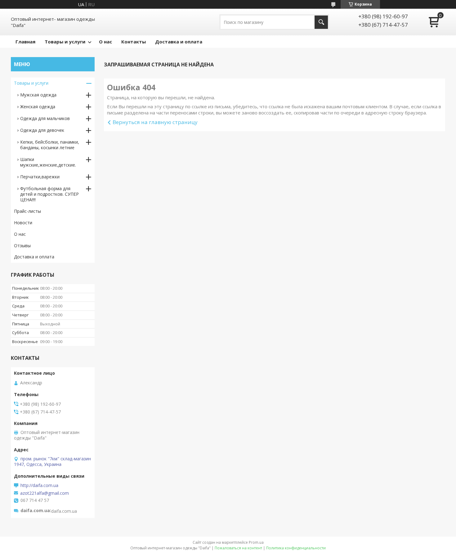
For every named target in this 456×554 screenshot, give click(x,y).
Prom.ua (256, 542)
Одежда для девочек (42, 130)
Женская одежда (37, 106)
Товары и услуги (65, 41)
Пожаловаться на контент (238, 548)
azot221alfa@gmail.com (44, 493)
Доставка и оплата (178, 41)
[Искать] (321, 22)
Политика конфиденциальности (296, 548)
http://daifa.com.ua (39, 485)
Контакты (133, 41)
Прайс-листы (27, 211)
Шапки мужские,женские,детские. (48, 162)
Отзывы (22, 245)
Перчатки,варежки (40, 177)
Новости (23, 223)
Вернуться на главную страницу (155, 122)
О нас (105, 41)
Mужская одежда (38, 95)
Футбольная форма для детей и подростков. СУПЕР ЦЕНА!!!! (49, 194)
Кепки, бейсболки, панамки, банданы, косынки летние (49, 144)
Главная (25, 41)
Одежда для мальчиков (45, 118)
